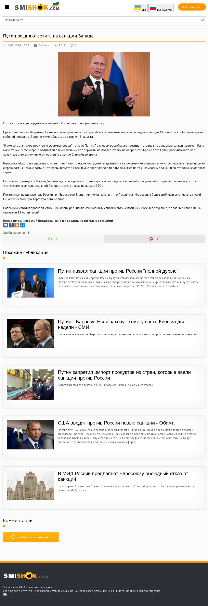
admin (26, 232)
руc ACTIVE (164, 9)
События (43, 45)
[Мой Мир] (22, 225)
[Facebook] (11, 225)
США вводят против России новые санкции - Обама (116, 423)
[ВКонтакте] (5, 225)
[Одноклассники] (16, 225)
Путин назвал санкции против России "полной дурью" (118, 271)
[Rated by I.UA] (12, 598)
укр (143, 9)
